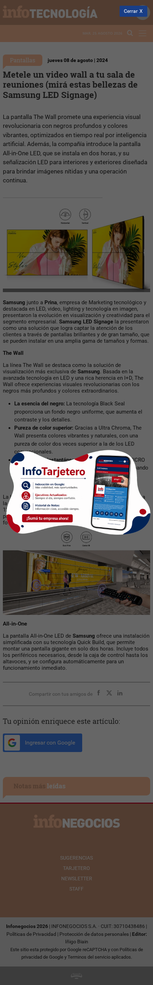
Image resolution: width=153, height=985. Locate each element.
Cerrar (131, 11)
